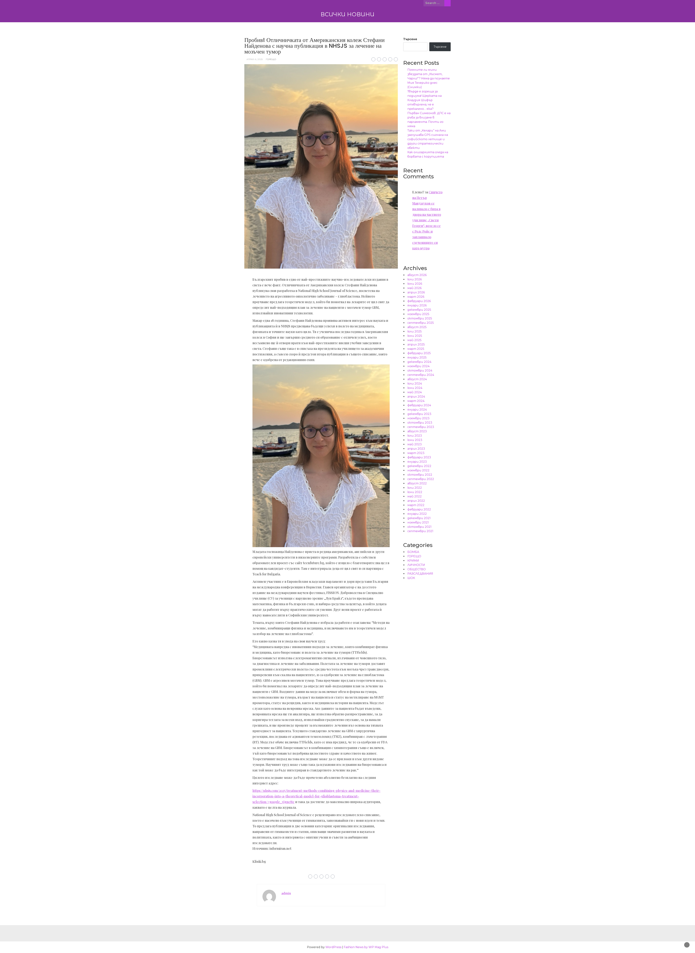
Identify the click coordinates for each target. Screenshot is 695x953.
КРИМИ (413, 560)
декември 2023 (419, 414)
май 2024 (414, 392)
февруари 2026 (419, 301)
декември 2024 (419, 362)
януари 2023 (417, 461)
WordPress (333, 947)
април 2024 (416, 396)
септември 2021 (420, 531)
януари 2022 (417, 513)
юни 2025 (414, 336)
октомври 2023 (419, 422)
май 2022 (414, 496)
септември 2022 (420, 479)
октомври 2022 (419, 474)
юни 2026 (414, 283)
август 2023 (417, 431)
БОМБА (413, 552)
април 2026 (416, 292)
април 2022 (416, 500)
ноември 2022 (418, 470)
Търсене (410, 39)
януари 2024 (417, 409)
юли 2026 (414, 279)
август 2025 (417, 327)
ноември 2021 (418, 522)
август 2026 (417, 275)
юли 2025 (414, 331)
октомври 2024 (419, 370)
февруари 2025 (419, 353)
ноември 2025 (418, 314)
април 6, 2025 (255, 59)
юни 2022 (414, 492)
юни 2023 (414, 440)
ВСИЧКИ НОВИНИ (347, 14)
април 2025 (416, 344)
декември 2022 (419, 466)
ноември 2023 (418, 418)
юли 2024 (414, 383)
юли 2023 (414, 435)
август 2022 (417, 483)
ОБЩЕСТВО (416, 569)
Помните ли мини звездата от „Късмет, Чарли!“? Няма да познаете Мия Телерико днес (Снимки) (428, 78)
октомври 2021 (419, 526)
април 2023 (416, 448)
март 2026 (415, 296)
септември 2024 (420, 375)
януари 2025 (417, 357)
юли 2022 (414, 487)
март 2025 (415, 349)
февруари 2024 (419, 405)
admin (286, 893)
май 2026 (414, 288)
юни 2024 (414, 388)
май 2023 (414, 444)
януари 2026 (417, 305)
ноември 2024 (418, 366)
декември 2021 (419, 518)
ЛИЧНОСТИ (416, 565)
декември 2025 (419, 309)
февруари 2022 (419, 509)
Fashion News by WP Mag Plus (366, 947)
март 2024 (415, 401)
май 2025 (414, 340)
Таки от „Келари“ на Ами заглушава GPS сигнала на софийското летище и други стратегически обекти (427, 139)
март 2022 (415, 505)
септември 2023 (420, 427)
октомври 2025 (419, 318)
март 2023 (415, 453)
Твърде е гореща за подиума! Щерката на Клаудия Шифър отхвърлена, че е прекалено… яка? (424, 100)
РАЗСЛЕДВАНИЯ (420, 573)
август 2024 (417, 379)
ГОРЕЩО (271, 59)
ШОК (411, 578)
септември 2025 (420, 322)
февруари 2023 (419, 457)
